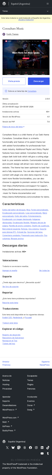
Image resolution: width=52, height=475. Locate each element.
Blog (28, 210)
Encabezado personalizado (13, 213)
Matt (5, 422)
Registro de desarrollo (11, 335)
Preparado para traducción (32, 235)
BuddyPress (9, 430)
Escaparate (32, 376)
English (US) (7, 317)
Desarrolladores (9, 405)
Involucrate (32, 397)
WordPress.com (10, 417)
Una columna (33, 229)
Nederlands (17, 317)
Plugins (30, 384)
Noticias (24, 229)
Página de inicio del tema (12, 127)
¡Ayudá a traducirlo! (26, 20)
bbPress (7, 426)
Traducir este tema (10, 323)
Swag (31, 409)
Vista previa (14, 81)
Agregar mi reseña (9, 270)
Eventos (31, 401)
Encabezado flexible (21, 223)
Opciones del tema (34, 232)
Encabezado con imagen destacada (16, 219)
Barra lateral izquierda (11, 229)
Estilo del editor (21, 216)
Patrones (31, 389)
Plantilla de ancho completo (20, 226)
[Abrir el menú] (48, 3)
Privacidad (7, 389)
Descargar (39, 81)
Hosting (5, 384)
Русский (28, 317)
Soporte (6, 401)
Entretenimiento (34, 216)
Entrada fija (21, 232)
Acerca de (6, 376)
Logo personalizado (34, 213)
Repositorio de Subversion (13, 338)
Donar (31, 405)
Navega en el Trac (9, 341)
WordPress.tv (9, 409)
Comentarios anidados (11, 235)
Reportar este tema (10, 303)
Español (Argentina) (17, 441)
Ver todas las (44, 270)
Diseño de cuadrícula (40, 226)
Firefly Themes (13, 34)
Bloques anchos (17, 239)
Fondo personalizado (39, 210)
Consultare (32, 91)
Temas (5, 11)
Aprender (6, 397)
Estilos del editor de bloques (14, 210)
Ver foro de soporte (10, 287)
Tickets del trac (8, 344)
